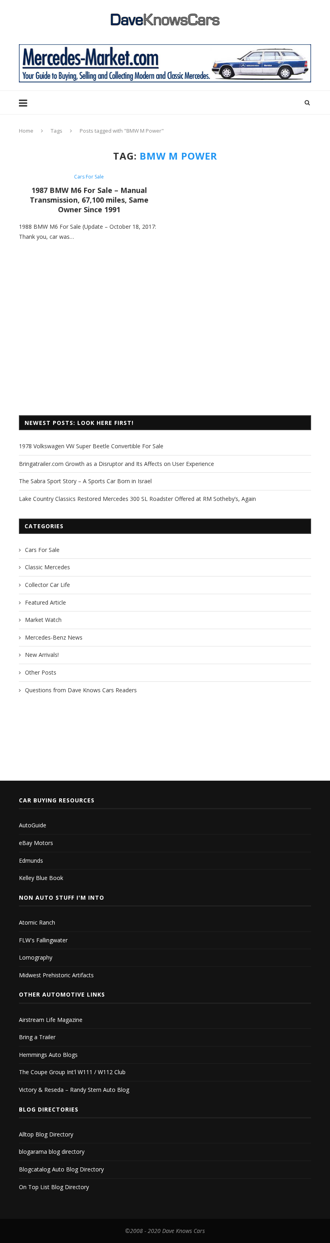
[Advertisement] (165, 343)
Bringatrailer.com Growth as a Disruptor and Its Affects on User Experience (116, 464)
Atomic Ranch (37, 922)
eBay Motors (36, 843)
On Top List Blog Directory (54, 1187)
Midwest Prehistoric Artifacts (56, 975)
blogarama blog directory (52, 1151)
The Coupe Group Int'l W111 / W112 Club (72, 1072)
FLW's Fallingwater (43, 940)
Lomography (35, 957)
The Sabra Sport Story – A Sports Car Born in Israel (85, 481)
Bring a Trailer (37, 1037)
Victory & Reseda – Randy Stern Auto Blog (74, 1089)
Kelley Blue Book (41, 878)
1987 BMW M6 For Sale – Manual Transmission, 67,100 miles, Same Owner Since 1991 (89, 199)
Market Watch (43, 620)
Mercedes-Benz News (53, 637)
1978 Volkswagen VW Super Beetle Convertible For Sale (91, 446)
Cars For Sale (89, 177)
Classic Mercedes (47, 567)
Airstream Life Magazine (50, 1020)
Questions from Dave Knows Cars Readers (81, 690)
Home (26, 130)
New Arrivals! (42, 654)
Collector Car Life (47, 585)
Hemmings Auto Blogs (48, 1054)
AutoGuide (32, 825)
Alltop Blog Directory (46, 1134)
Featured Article (45, 602)
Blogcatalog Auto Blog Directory (61, 1169)
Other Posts (40, 672)
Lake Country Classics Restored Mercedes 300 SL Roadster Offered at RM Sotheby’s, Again (137, 499)
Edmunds (31, 860)
